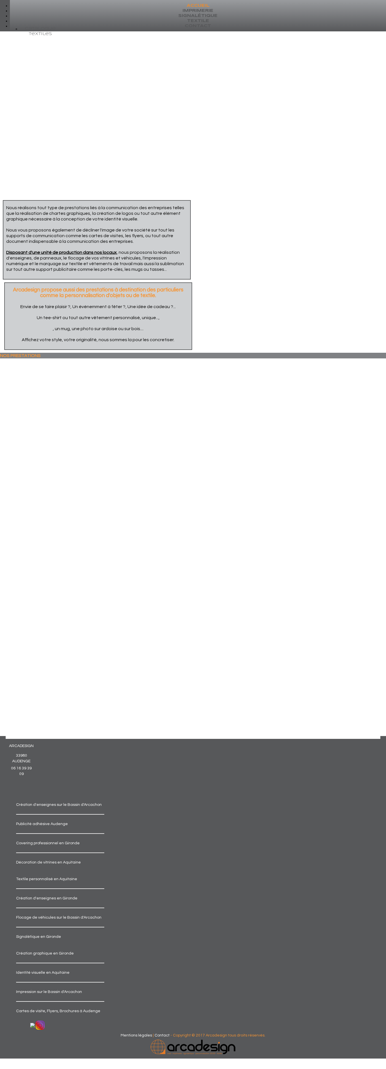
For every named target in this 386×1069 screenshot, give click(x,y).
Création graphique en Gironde (45, 953)
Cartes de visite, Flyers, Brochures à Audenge (58, 1011)
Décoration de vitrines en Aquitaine (48, 862)
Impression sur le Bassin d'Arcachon (49, 992)
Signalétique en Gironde (38, 937)
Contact (162, 1035)
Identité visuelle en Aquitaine (43, 973)
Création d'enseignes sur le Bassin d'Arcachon (59, 805)
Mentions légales (136, 1035)
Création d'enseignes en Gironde (46, 898)
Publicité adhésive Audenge (42, 824)
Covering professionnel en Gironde (48, 843)
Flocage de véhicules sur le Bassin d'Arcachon (58, 917)
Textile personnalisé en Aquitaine (46, 879)
